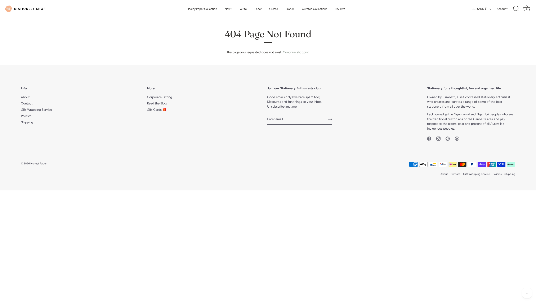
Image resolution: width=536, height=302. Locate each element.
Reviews (340, 8)
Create (273, 8)
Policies (26, 116)
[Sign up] (330, 119)
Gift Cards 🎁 (156, 110)
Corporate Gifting (159, 97)
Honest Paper (38, 163)
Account (502, 8)
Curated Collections (314, 8)
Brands (290, 8)
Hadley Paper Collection (202, 8)
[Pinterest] (448, 138)
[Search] (516, 8)
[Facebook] (429, 138)
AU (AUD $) (480, 8)
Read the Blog (157, 103)
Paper (258, 8)
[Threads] (457, 138)
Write (243, 8)
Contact (27, 103)
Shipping (27, 122)
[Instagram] (438, 138)
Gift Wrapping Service (36, 110)
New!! (228, 8)
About (25, 97)
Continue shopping (296, 52)
